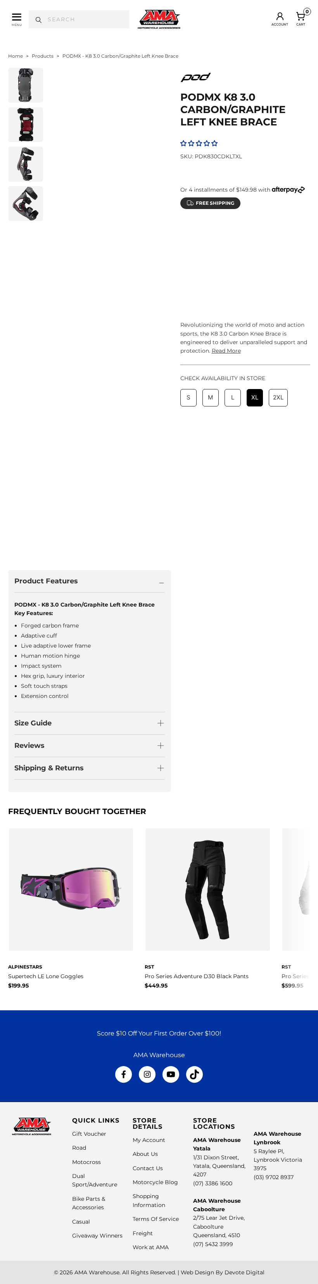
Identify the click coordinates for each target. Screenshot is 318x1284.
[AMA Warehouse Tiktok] (194, 1074)
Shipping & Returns (49, 768)
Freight (143, 1233)
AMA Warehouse (96, 1272)
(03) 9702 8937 (274, 1177)
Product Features (46, 581)
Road (79, 1147)
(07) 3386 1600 (212, 1183)
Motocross (86, 1162)
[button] (199, 143)
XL (254, 251)
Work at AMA (151, 1247)
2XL (278, 251)
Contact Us (148, 1168)
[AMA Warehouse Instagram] (147, 1074)
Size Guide (33, 723)
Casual (81, 1221)
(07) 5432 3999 (213, 1244)
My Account (149, 1140)
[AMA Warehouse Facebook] (123, 1074)
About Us (145, 1153)
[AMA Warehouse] (159, 19)
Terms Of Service (156, 1218)
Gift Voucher (89, 1133)
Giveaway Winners (97, 1235)
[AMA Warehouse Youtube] (171, 1074)
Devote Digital (244, 1272)
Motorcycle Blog (155, 1182)
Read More (226, 350)
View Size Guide (271, 231)
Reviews (29, 745)
